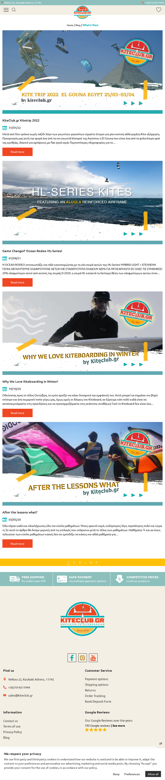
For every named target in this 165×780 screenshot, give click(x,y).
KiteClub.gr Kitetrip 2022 (20, 120)
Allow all (153, 774)
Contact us (10, 721)
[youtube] (93, 657)
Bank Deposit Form (98, 701)
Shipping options (96, 684)
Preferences (132, 774)
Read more (17, 151)
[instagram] (82, 657)
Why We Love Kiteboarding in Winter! (30, 381)
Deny (116, 774)
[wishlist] (158, 9)
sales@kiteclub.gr (20, 695)
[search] (13, 10)
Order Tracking (95, 696)
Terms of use (12, 726)
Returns (90, 690)
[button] (123, 728)
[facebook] (72, 657)
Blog (77, 25)
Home (70, 25)
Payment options (96, 679)
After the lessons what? (19, 512)
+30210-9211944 (154, 2)
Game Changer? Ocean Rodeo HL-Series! (32, 251)
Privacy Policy (12, 732)
